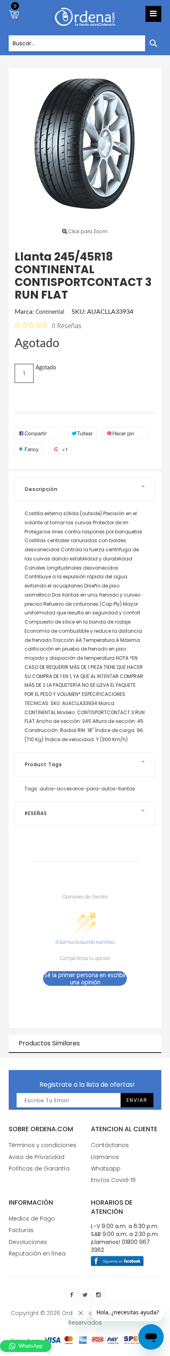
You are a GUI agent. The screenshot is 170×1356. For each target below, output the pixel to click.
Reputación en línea (37, 1253)
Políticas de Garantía (39, 1168)
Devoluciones (28, 1242)
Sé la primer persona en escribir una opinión (85, 978)
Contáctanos (110, 1145)
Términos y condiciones (42, 1145)
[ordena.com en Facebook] (71, 1295)
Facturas (21, 1230)
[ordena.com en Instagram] (98, 1295)
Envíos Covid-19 (113, 1180)
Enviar (137, 1100)
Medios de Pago (32, 1219)
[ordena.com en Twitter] (85, 1295)
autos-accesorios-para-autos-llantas (87, 788)
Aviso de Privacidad (36, 1157)
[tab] (85, 489)
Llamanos (105, 1157)
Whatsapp (106, 1168)
